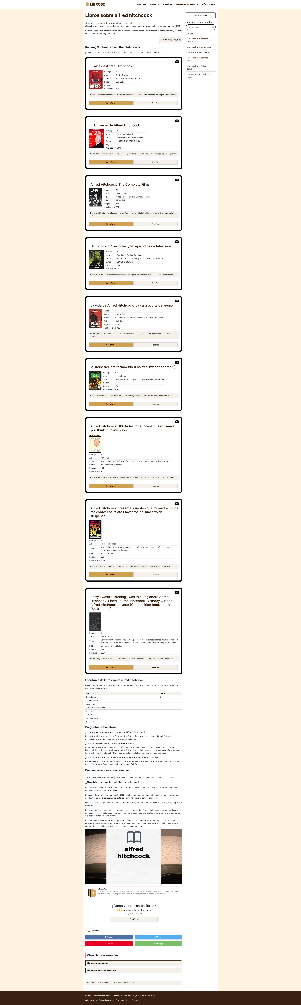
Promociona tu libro (107, 1000)
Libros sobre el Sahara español (197, 67)
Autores (141, 4)
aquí (163, 753)
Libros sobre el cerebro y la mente (199, 40)
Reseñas (167, 4)
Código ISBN (208, 4)
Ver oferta (110, 103)
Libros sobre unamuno (97, 963)
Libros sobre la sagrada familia (197, 59)
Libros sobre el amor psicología (101, 970)
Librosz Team (103, 889)
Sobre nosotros (91, 1000)
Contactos (136, 1000)
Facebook (109, 937)
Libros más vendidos (187, 4)
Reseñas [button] (155, 103)
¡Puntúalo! (133, 919)
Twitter (159, 937)
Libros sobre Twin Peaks (198, 52)
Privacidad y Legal (123, 1000)
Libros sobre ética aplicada (199, 47)
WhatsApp (159, 944)
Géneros (154, 4)
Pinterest (110, 944)
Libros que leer (200, 15)
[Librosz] (95, 4)
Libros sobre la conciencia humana (198, 75)
